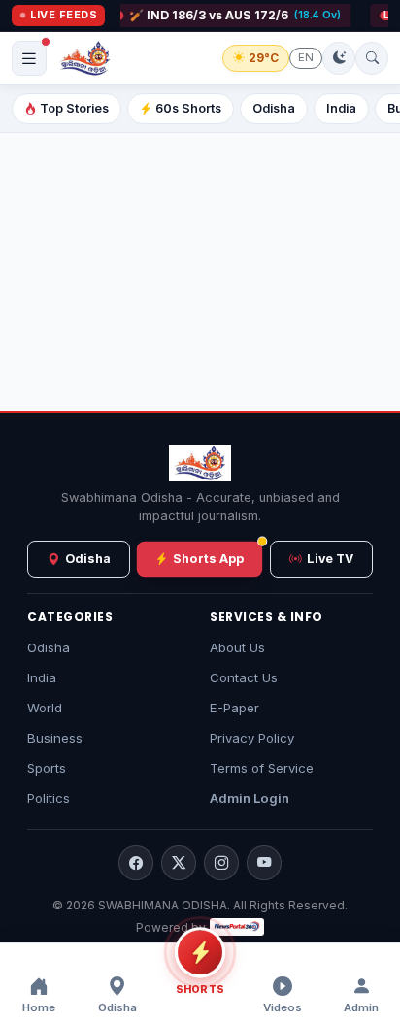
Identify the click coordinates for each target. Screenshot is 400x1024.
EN (306, 57)
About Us (237, 647)
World (44, 707)
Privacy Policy (252, 737)
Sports (46, 768)
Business (55, 737)
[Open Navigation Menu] (29, 58)
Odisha (273, 108)
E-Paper (234, 707)
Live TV (330, 558)
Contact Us (244, 677)
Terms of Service (262, 768)
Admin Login (249, 798)
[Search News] (371, 58)
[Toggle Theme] (338, 58)
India (341, 108)
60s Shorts (188, 108)
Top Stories (74, 108)
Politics (48, 798)
